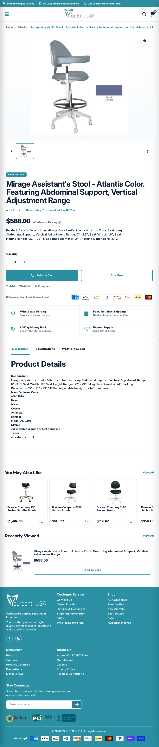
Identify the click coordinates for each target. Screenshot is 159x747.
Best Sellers (116, 613)
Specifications (45, 349)
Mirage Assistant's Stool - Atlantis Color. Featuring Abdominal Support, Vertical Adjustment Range (91, 553)
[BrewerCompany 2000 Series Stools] (71, 492)
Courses (11, 660)
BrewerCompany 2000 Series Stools (66, 509)
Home (10, 27)
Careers (62, 665)
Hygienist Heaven (119, 623)
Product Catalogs (18, 665)
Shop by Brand (117, 604)
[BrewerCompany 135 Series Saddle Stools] (26, 492)
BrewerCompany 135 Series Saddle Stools (21, 509)
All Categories (117, 600)
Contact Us (64, 600)
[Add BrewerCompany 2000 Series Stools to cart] (86, 521)
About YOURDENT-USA (72, 655)
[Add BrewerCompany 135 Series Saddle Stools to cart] (41, 521)
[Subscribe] (76, 704)
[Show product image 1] (25, 151)
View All (148, 473)
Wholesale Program (70, 623)
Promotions (14, 669)
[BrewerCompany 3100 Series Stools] (115, 492)
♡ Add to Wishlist (18, 286)
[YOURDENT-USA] (79, 14)
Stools (22, 27)
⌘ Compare (42, 286)
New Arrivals (116, 609)
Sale (110, 618)
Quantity (11, 254)
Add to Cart (92, 570)
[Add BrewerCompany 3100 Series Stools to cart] (131, 521)
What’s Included (73, 349)
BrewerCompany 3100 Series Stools (111, 509)
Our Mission (65, 660)
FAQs (60, 618)
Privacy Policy (66, 669)
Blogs (10, 655)
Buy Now (117, 275)
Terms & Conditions (70, 674)
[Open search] (144, 14)
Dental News (14, 674)
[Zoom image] (145, 41)
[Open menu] (6, 14)
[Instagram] (18, 638)
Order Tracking (67, 604)
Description (20, 349)
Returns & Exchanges (71, 609)
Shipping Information (71, 613)
